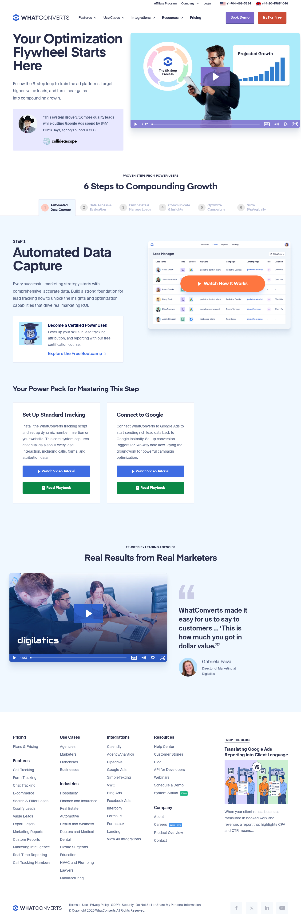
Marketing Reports (28, 831)
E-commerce (23, 793)
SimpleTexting (119, 777)
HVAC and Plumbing (77, 862)
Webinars (161, 777)
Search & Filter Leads (30, 801)
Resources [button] (170, 18)
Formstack (115, 823)
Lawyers (66, 870)
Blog (158, 762)
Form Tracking (24, 777)
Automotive (69, 816)
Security (128, 905)
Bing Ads (114, 793)
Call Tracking (23, 770)
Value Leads (23, 816)
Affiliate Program (165, 3)
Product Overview (168, 832)
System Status (170, 793)
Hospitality (69, 793)
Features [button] (86, 18)
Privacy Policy (99, 905)
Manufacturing (72, 878)
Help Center (164, 746)
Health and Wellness (77, 824)
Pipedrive (115, 762)
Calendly (114, 746)
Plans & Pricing (25, 746)
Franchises (69, 762)
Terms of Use (78, 905)
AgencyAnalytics (120, 754)
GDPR (115, 905)
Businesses (69, 769)
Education (68, 855)
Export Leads (24, 824)
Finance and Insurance (78, 801)
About (159, 816)
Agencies (67, 746)
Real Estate (69, 808)
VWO (111, 785)
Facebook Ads (119, 800)
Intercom (114, 808)
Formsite (114, 816)
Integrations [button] (141, 18)
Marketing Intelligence (31, 847)
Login (207, 3)
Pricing (195, 18)
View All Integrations (124, 839)
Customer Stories (168, 754)
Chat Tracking (24, 785)
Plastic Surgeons (74, 847)
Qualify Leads (24, 808)
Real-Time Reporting (30, 855)
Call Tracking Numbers (31, 862)
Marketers (68, 754)
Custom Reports (26, 839)
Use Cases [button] (112, 18)
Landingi (114, 831)
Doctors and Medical (77, 831)
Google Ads (117, 769)
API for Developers (169, 769)
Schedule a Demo (169, 785)
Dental (65, 839)
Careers (167, 824)
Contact (160, 840)
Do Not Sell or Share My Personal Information (168, 905)
